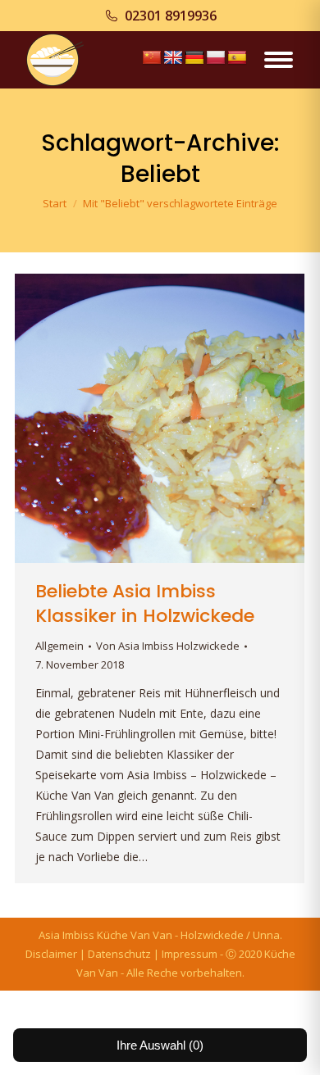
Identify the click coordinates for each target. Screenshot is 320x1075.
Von (168, 645)
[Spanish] (237, 58)
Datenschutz (119, 953)
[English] (173, 58)
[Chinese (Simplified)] (152, 58)
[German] (194, 58)
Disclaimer (51, 953)
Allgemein (59, 645)
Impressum (189, 953)
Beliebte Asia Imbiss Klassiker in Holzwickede (144, 603)
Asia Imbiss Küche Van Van (105, 935)
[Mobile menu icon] (278, 59)
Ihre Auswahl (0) (160, 1045)
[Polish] (216, 58)
